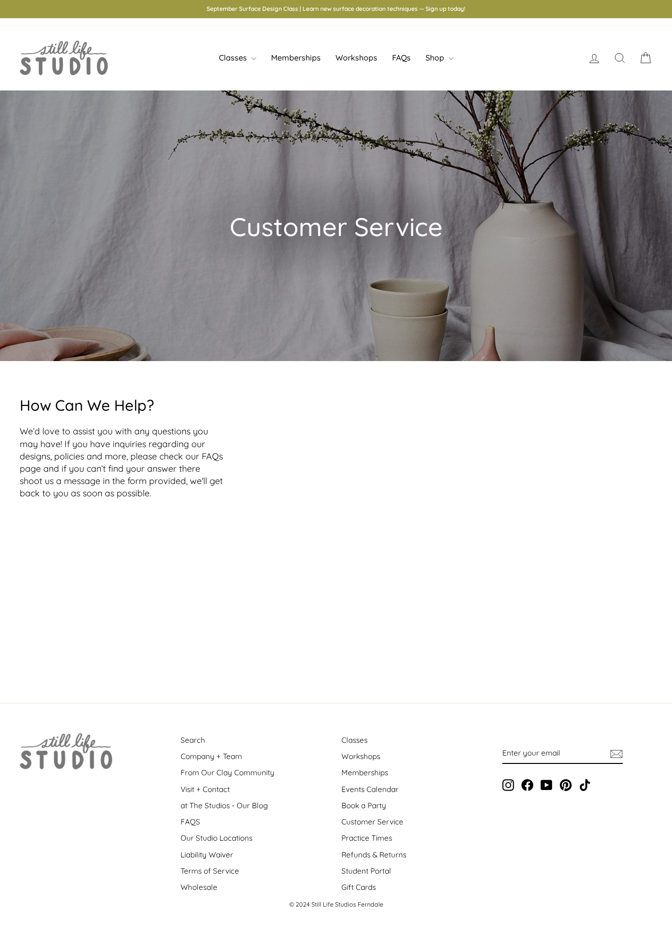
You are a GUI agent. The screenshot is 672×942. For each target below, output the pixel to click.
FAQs (401, 57)
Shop (436, 57)
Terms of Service (210, 871)
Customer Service (372, 821)
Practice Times (366, 838)
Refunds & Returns (373, 854)
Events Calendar (369, 789)
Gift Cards (358, 887)
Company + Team (211, 756)
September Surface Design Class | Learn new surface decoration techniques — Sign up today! (336, 8)
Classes (234, 57)
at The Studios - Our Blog (224, 805)
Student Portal (366, 871)
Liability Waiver (207, 854)
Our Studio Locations (216, 838)
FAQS (190, 821)
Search (193, 740)
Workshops (356, 57)
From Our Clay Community (228, 772)
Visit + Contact (205, 789)
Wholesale (199, 887)
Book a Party (363, 805)
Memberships (296, 57)
